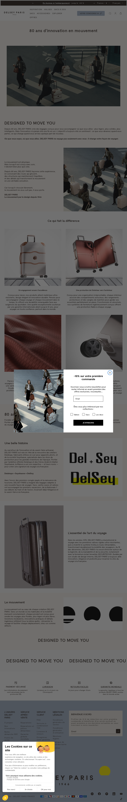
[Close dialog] (110, 373)
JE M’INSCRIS (88, 423)
